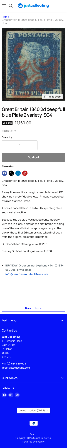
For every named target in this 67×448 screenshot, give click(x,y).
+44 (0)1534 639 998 (14, 363)
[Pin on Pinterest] (25, 173)
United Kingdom (32, 410)
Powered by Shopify (33, 441)
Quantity (7, 137)
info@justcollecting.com (16, 367)
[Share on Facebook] (4, 173)
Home (5, 16)
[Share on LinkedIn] (18, 173)
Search (33, 434)
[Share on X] (11, 173)
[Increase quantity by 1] (33, 145)
